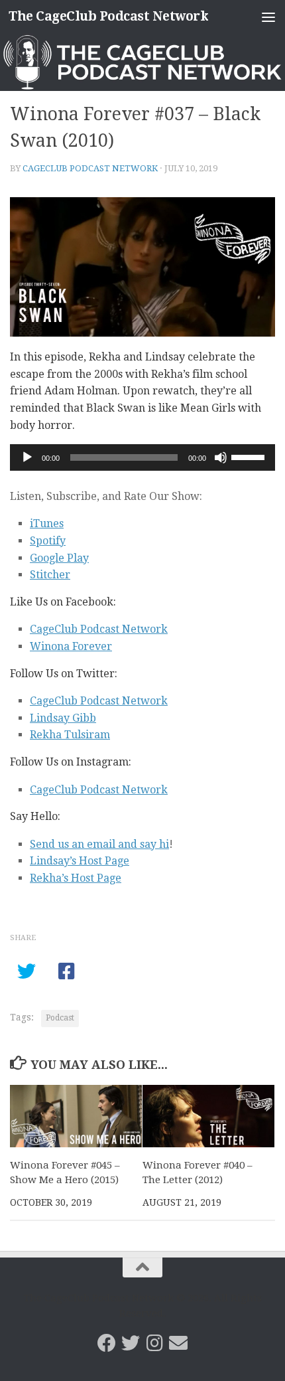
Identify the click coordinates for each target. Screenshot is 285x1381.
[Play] (27, 457)
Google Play (59, 558)
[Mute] (220, 457)
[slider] (249, 456)
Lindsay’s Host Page (79, 860)
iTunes (47, 523)
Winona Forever (71, 646)
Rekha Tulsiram (70, 734)
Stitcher (50, 574)
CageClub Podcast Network (90, 168)
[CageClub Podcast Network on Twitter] (130, 1343)
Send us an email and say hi (99, 844)
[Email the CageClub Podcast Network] (178, 1343)
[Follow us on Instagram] (154, 1343)
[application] (142, 457)
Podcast (60, 1017)
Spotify (48, 540)
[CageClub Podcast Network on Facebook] (106, 1343)
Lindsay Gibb (63, 718)
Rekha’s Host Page (75, 878)
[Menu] (268, 16)
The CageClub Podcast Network (108, 16)
